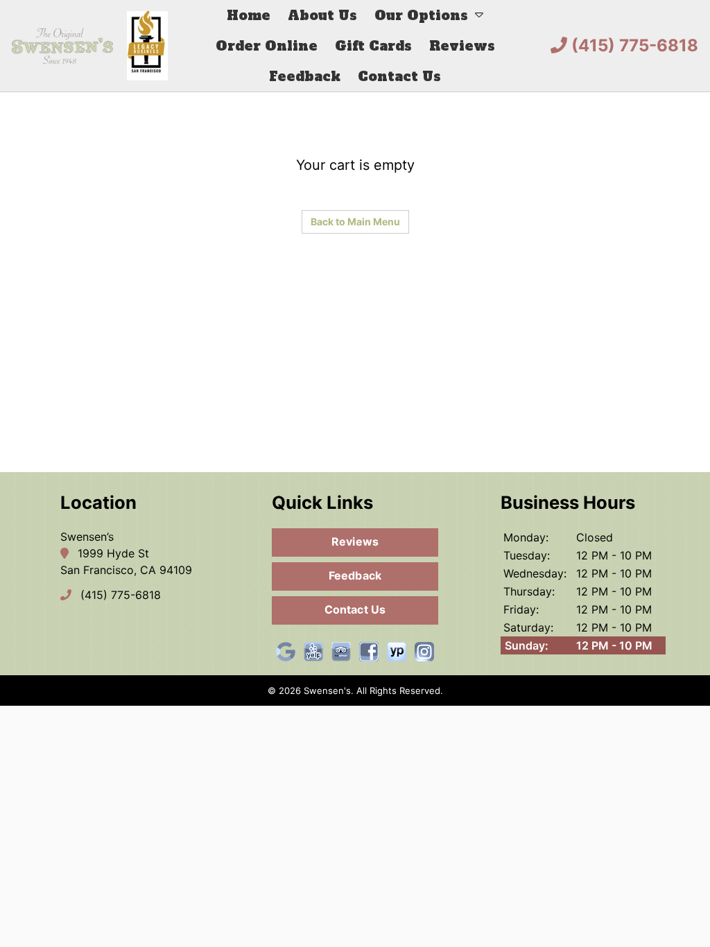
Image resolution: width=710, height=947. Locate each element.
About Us (322, 15)
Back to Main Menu (355, 221)
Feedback (304, 76)
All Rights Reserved (398, 690)
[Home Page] (90, 45)
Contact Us (399, 76)
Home (248, 15)
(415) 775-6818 (632, 45)
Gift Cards (373, 46)
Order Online (267, 46)
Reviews (462, 46)
